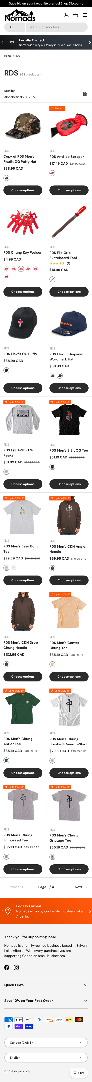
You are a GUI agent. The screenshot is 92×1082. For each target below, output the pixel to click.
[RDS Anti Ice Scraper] (69, 125)
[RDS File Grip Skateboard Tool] (69, 221)
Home (7, 55)
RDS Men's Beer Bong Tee (21, 549)
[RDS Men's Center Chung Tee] (69, 611)
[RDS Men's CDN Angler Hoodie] (69, 515)
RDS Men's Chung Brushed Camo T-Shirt (68, 741)
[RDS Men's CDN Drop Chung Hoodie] (22, 611)
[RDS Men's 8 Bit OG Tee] (69, 419)
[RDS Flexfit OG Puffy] (22, 323)
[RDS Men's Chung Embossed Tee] (22, 804)
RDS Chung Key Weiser (22, 252)
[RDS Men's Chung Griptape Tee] (69, 804)
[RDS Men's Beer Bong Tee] (22, 515)
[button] (75, 15)
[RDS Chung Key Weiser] (22, 221)
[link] (18, 887)
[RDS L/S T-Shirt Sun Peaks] (22, 419)
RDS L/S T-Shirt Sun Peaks (20, 453)
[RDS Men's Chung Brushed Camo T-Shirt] (69, 708)
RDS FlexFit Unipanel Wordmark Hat (66, 357)
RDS (17, 55)
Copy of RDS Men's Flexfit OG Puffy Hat (19, 159)
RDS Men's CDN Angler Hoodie (68, 549)
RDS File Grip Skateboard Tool (63, 255)
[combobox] (46, 27)
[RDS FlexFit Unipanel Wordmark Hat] (69, 323)
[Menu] (85, 15)
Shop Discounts (72, 3)
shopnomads (22, 1071)
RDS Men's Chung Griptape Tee (64, 838)
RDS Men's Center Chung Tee (64, 645)
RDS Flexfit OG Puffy (20, 354)
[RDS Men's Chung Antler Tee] (22, 708)
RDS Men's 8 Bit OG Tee (68, 450)
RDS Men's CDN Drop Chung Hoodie (20, 645)
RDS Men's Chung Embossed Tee (18, 837)
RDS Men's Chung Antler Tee (18, 741)
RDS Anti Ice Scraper (66, 156)
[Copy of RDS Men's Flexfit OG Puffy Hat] (22, 125)
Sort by (9, 91)
